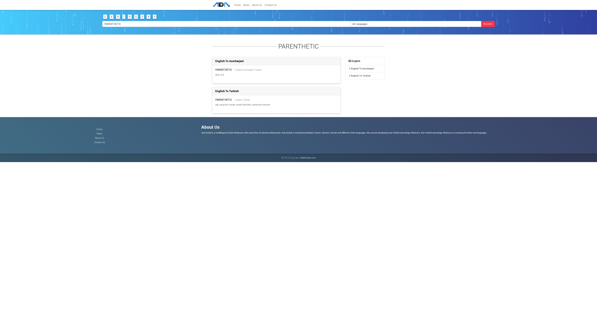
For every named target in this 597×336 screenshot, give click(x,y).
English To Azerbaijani (229, 61)
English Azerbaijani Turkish (248, 69)
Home (237, 5)
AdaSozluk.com (308, 157)
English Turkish (242, 99)
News (246, 5)
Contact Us (270, 5)
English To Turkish (227, 91)
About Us (257, 5)
